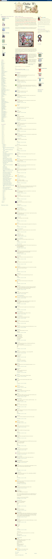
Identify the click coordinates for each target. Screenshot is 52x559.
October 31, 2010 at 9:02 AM (21, 142)
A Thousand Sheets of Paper (5, 18)
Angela (17, 152)
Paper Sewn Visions (19, 311)
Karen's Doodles (3, 82)
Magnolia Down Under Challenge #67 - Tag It (8, 176)
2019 (2, 133)
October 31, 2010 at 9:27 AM (21, 172)
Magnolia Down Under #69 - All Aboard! (7, 158)
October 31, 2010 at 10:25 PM (21, 376)
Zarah (17, 350)
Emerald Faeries (3, 75)
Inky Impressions (3, 80)
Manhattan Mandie (19, 460)
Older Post (35, 553)
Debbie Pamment (43, 17)
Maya (17, 114)
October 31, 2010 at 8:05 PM (21, 340)
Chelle (17, 485)
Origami (2, 95)
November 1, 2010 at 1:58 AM (21, 418)
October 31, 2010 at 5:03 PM (21, 309)
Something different (3, 106)
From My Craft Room (41, 83)
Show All (13, 57)
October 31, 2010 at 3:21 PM (21, 289)
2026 (2, 125)
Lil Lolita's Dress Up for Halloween (7, 181)
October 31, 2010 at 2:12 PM (21, 271)
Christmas (2, 68)
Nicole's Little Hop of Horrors (6, 188)
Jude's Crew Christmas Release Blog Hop (7, 159)
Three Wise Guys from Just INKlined (7, 174)
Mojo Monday (3, 93)
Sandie (3, 46)
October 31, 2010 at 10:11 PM (21, 366)
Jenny (3, 34)
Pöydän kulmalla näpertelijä (20, 295)
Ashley (17, 305)
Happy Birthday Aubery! (5, 162)
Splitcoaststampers (40, 90)
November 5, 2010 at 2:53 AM (21, 550)
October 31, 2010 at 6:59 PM (21, 327)
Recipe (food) (2, 98)
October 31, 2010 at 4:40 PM (21, 303)
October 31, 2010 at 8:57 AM (21, 136)
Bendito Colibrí (18, 398)
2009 (2, 201)
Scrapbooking (2, 100)
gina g (17, 163)
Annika (18, 408)
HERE (18, 20)
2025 (2, 126)
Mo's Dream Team (41, 53)
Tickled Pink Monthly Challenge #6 (7, 179)
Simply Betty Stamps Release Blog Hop (7, 178)
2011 (2, 142)
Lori (17, 110)
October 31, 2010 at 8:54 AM (21, 120)
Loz (17, 174)
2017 (2, 135)
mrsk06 (18, 104)
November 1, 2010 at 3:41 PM (21, 477)
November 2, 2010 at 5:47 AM (21, 510)
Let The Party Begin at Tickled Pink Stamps (7, 189)
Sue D (17, 420)
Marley (18, 158)
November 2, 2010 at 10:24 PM (21, 529)
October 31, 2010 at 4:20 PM (21, 293)
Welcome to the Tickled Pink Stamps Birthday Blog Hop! (24, 17)
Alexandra (3, 39)
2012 (2, 141)
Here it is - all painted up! (5, 151)
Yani (17, 424)
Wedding (2, 119)
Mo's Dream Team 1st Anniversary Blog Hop (8, 161)
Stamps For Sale (4, 152)
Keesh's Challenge (3, 83)
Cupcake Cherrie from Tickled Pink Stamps (7, 160)
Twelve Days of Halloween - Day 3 (6, 180)
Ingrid (17, 363)
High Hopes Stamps (3, 78)
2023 (2, 128)
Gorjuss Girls (2, 77)
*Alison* (18, 285)
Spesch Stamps (3, 107)
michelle (18, 451)
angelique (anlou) (19, 334)
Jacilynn (18, 415)
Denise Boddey (4, 52)
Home (1, 14)
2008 (2, 202)
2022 (2, 129)
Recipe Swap (2, 99)
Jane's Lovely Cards (4, 44)
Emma (17, 99)
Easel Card (2, 74)
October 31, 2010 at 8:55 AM (21, 126)
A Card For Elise (5, 163)
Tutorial (2, 118)
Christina (18, 329)
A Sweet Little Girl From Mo (6, 177)
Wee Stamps (2, 120)
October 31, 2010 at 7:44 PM (21, 332)
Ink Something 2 (40, 63)
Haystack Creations (19, 207)
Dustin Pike (2, 73)
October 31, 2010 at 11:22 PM (21, 391)
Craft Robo (2, 70)
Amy (17, 189)
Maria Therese (18, 354)
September (4, 190)
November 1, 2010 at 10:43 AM (21, 462)
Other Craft (2, 96)
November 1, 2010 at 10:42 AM (21, 458)
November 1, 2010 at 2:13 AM (21, 422)
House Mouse (2, 79)
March (3, 197)
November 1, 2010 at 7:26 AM (21, 445)
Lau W (17, 403)
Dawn (17, 211)
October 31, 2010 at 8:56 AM (21, 131)
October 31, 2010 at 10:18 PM (21, 372)
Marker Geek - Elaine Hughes (5, 32)
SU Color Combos (40, 91)
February (4, 198)
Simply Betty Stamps (3, 101)
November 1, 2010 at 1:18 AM (21, 406)
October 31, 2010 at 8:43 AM (21, 108)
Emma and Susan (19, 500)
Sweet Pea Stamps (3, 111)
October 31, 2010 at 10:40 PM (21, 383)
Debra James (18, 184)
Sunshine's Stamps (3, 109)
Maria (17, 393)
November (4, 145)
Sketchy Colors (3, 104)
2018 (2, 134)
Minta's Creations (19, 200)
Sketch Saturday (3, 103)
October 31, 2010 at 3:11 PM (21, 283)
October (4, 146)
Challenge (2, 67)
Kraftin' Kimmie (3, 85)
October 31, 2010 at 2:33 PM (21, 277)
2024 (2, 127)
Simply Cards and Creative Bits (4, 102)
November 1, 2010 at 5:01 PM (21, 483)
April (3, 196)
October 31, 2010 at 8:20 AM (21, 92)
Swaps (2, 110)
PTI (1, 97)
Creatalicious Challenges (4, 71)
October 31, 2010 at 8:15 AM (21, 82)
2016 (2, 136)
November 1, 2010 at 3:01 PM (21, 470)
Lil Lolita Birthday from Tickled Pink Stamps (8, 153)
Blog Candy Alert (5, 166)
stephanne (18, 299)
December (4, 144)
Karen (17, 479)
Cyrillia (18, 385)
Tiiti (17, 291)
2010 (2, 143)
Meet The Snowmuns (5, 167)
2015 (2, 137)
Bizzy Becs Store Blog (41, 78)
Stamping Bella (3, 108)
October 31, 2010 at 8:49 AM (21, 112)
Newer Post (16, 553)
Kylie (17, 222)
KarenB (18, 374)
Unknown (18, 279)
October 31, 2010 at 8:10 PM (21, 348)
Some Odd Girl (3, 105)
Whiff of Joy (2, 121)
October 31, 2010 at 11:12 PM (21, 387)
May (3, 195)
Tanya (17, 94)
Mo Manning (2, 92)
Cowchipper (18, 233)
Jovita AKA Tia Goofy (19, 228)
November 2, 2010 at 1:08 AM (21, 498)
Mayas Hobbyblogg (41, 58)
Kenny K (2, 84)
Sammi (17, 167)
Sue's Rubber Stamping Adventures (43, 68)
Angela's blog (24, 27)
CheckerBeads (18, 138)
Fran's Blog (31, 64)
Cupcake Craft (3, 72)
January (4, 199)
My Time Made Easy (3, 94)
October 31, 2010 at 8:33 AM (21, 102)
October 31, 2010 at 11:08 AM (21, 205)
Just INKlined (2, 81)
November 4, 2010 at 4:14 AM (21, 535)
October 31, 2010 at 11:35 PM (21, 396)
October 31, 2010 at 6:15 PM (21, 323)
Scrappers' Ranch (19, 537)
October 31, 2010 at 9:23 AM (21, 161)
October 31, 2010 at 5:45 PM (21, 318)
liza (17, 378)
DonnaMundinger (19, 389)
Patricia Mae (18, 255)
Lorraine (18, 447)
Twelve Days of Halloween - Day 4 (6, 175)
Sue (17, 464)
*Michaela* (18, 273)
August (4, 191)
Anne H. (18, 178)
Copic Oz (2, 69)
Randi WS (18, 368)
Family (2, 76)
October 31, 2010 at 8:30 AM (21, 97)
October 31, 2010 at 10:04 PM (21, 361)
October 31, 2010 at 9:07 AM (21, 150)
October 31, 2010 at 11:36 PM (21, 401)
